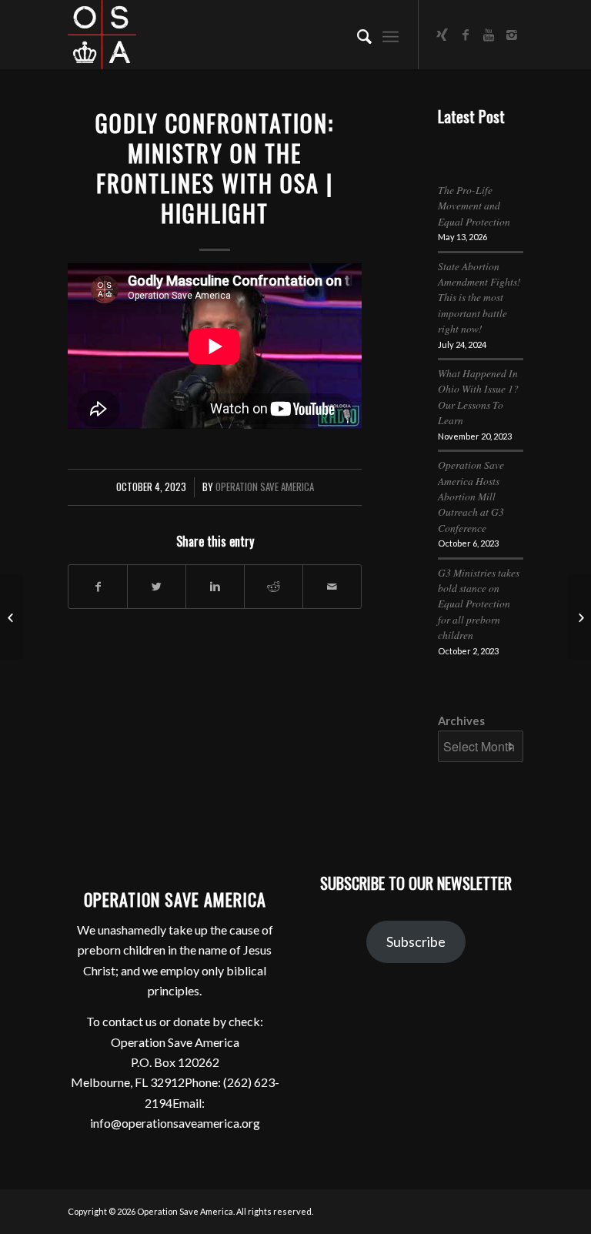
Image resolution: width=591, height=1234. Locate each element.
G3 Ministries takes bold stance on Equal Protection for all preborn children (478, 604)
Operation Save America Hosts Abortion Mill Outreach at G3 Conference (471, 496)
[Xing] (442, 34)
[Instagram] (511, 34)
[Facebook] (465, 34)
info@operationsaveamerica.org (175, 1122)
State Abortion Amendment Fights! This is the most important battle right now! (479, 297)
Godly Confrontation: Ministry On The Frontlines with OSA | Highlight (214, 167)
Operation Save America (264, 487)
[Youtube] (488, 34)
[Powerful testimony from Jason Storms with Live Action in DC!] (12, 617)
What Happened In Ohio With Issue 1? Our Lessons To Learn (478, 396)
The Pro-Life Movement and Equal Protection (474, 205)
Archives (461, 720)
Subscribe (416, 941)
